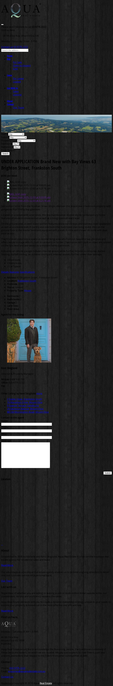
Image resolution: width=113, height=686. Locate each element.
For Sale (17, 62)
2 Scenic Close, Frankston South (24, 399)
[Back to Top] (2, 544)
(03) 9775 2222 (17, 668)
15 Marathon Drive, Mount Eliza (24, 402)
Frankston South (27, 280)
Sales (16, 91)
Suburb (5, 137)
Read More (7, 565)
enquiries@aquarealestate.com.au (26, 671)
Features (14, 272)
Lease (9, 75)
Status (4, 134)
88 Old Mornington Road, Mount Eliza (28, 412)
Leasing (17, 94)
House (27, 290)
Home (9, 55)
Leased (17, 81)
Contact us (7, 46)
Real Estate (46, 683)
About (10, 101)
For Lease (18, 78)
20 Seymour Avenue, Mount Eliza (25, 408)
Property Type (9, 140)
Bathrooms (7, 147)
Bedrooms (7, 143)
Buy (8, 59)
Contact (10, 104)
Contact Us (7, 676)
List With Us (12, 88)
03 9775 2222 (21, 46)
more (39, 393)
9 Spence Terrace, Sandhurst (23, 405)
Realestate (7, 683)
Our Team (18, 107)
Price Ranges (8, 150)
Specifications (27, 272)
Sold (15, 68)
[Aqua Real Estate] (21, 15)
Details (5, 272)
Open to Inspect (22, 65)
